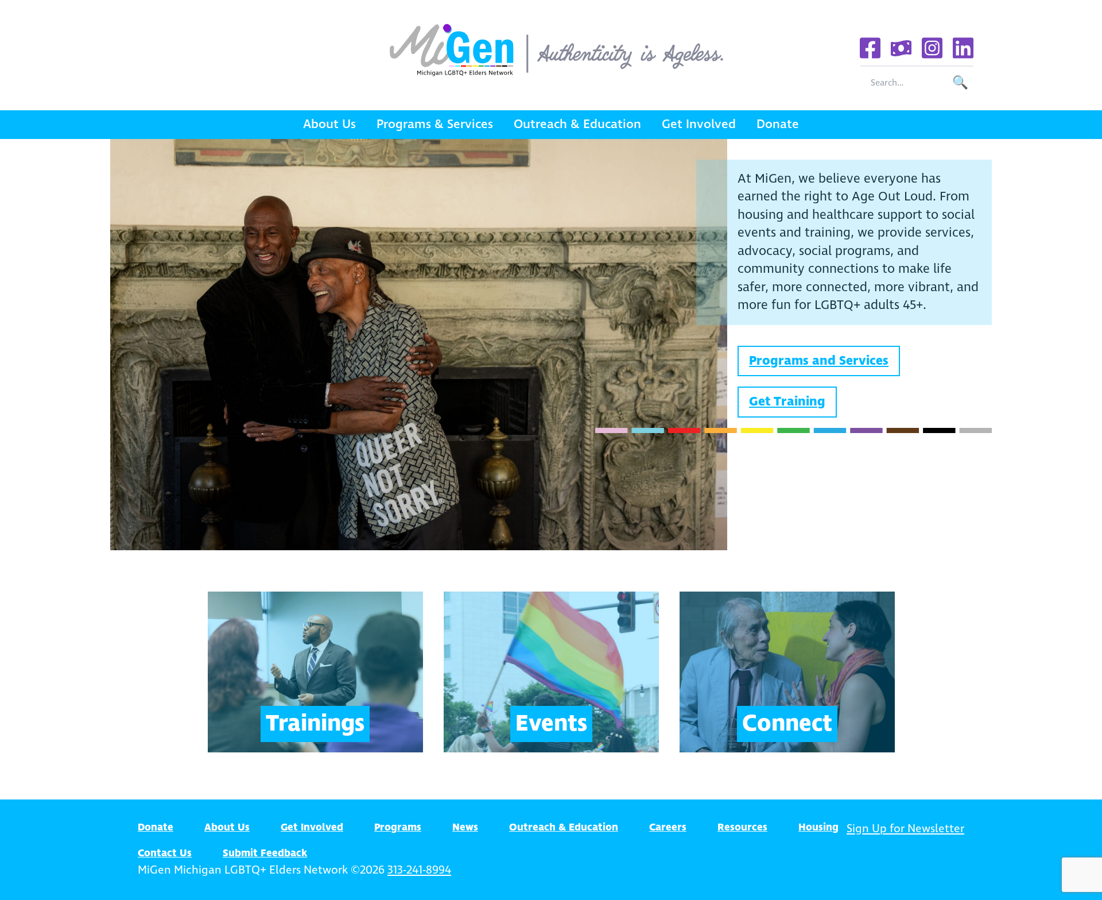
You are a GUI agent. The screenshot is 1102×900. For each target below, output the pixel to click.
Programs (397, 828)
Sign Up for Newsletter (905, 829)
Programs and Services (818, 361)
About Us (329, 124)
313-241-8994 (419, 870)
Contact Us (165, 853)
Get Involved (699, 124)
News (465, 828)
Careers (667, 828)
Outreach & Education (577, 124)
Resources (742, 828)
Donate (777, 124)
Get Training (787, 402)
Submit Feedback (265, 853)
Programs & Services (435, 124)
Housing (818, 828)
